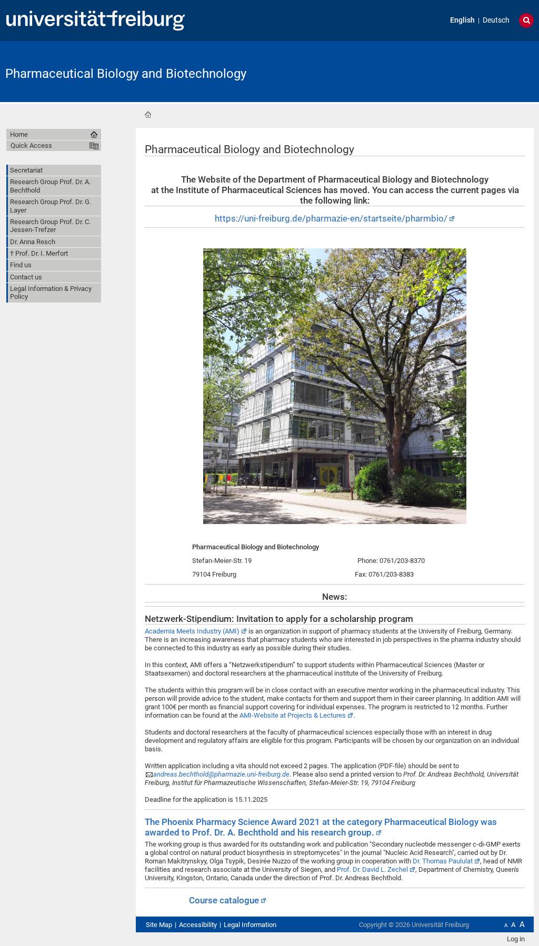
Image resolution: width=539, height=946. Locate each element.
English (462, 20)
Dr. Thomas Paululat (443, 861)
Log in (516, 939)
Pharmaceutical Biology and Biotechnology (125, 73)
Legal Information (250, 925)
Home (148, 114)
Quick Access (31, 145)
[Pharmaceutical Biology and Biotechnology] (482, 71)
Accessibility (198, 925)
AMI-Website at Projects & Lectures (292, 715)
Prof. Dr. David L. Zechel (372, 869)
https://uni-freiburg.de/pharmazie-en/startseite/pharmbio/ (331, 218)
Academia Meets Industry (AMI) (192, 631)
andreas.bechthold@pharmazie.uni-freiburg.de (221, 774)
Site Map (159, 925)
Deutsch (496, 20)
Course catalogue (224, 900)
